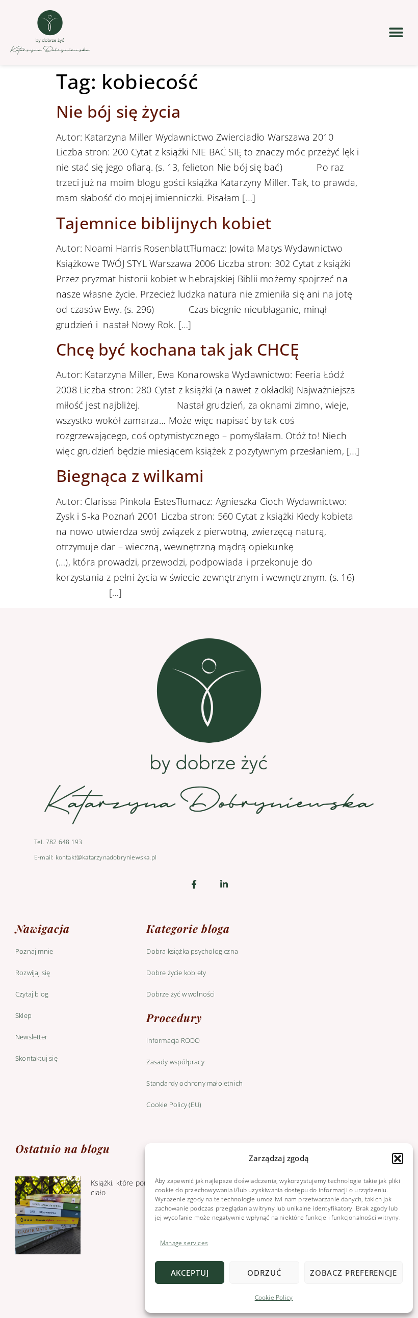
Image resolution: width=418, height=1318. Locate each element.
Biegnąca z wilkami (130, 476)
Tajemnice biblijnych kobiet (163, 223)
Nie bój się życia (118, 111)
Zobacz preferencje (353, 1273)
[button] (398, 1158)
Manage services (184, 1243)
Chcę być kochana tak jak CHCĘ (177, 349)
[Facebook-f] (193, 884)
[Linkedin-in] (224, 884)
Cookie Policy (274, 1297)
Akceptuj (190, 1273)
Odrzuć (264, 1273)
